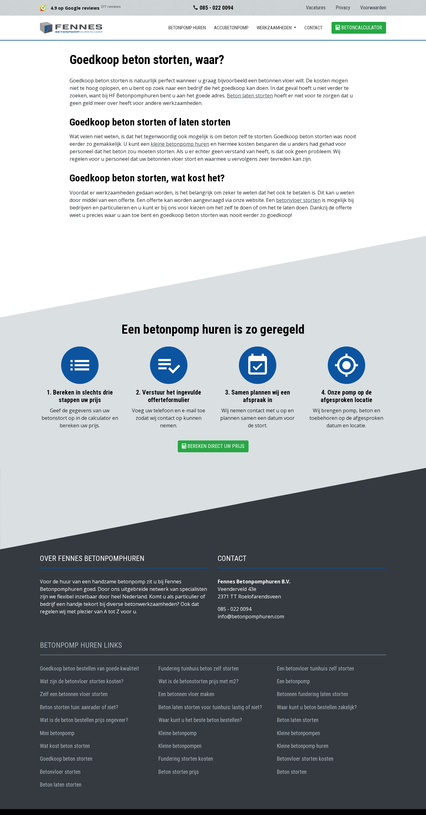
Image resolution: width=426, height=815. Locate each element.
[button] (276, 28)
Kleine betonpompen (298, 733)
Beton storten (292, 772)
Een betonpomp (293, 681)
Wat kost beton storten (65, 746)
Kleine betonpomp (177, 733)
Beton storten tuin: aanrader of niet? (79, 707)
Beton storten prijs (178, 772)
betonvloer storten (298, 200)
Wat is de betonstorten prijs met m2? (198, 681)
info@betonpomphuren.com (251, 616)
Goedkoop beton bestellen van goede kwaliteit (89, 668)
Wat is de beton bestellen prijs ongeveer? (84, 720)
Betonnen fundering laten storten (312, 694)
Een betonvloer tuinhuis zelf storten (315, 668)
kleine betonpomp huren (180, 143)
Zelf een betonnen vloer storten (74, 694)
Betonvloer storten (60, 772)
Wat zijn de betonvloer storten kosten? (81, 681)
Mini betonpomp (57, 733)
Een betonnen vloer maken (186, 694)
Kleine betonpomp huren (302, 746)
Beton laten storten (250, 95)
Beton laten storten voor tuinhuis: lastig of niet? (210, 707)
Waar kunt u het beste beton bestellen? (200, 720)
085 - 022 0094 (213, 8)
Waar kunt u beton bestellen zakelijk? (317, 707)
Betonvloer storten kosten (305, 759)
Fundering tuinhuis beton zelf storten (198, 668)
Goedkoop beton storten (66, 759)
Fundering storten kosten (185, 759)
